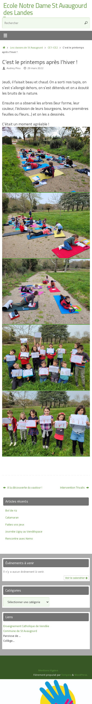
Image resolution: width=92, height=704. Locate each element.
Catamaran (12, 517)
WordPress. (81, 675)
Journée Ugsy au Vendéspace (23, 531)
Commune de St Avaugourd (20, 631)
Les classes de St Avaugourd (26, 47)
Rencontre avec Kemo (19, 538)
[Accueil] (4, 47)
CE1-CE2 (53, 47)
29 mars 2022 (35, 68)
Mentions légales (48, 670)
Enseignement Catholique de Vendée (26, 626)
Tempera (66, 675)
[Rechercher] (86, 23)
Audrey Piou (14, 68)
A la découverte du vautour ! (24, 487)
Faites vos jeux (14, 524)
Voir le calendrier (75, 577)
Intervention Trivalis (72, 487)
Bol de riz (11, 510)
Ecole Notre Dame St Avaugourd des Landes (45, 9)
